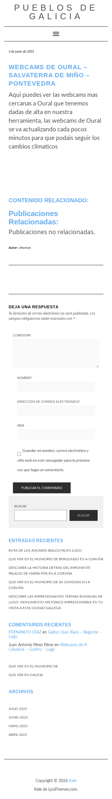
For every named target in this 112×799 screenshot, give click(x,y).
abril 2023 (18, 734)
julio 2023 (18, 709)
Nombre (24, 378)
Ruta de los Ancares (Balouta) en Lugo (45, 550)
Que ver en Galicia (26, 675)
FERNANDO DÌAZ (25, 632)
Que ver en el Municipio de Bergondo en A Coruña (56, 559)
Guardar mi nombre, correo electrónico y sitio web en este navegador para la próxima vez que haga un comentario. (53, 460)
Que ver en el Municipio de (33, 666)
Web (20, 425)
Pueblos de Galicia (56, 12)
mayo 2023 (18, 726)
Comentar (22, 335)
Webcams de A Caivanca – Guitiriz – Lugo (48, 647)
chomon (25, 247)
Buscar (20, 506)
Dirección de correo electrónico (48, 401)
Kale (72, 781)
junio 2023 (18, 717)
